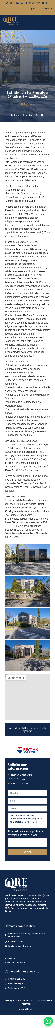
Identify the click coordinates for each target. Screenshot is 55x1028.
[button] (48, 1021)
